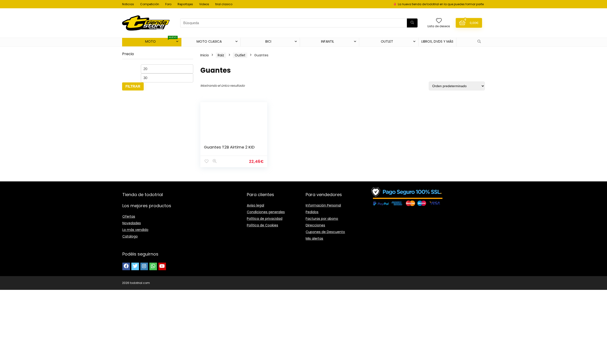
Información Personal (323, 205)
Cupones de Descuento (325, 231)
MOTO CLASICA (209, 41)
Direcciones (315, 225)
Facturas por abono (322, 218)
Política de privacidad (264, 218)
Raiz (221, 55)
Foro (168, 4)
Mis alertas (314, 238)
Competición (149, 4)
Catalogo (130, 236)
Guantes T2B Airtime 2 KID (229, 147)
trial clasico (223, 4)
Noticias (128, 4)
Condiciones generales (266, 212)
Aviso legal (255, 205)
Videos (204, 4)
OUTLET (387, 41)
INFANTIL (327, 41)
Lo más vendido (135, 229)
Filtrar (132, 86)
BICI (268, 41)
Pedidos (312, 212)
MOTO (161, 41)
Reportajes (185, 4)
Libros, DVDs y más (437, 41)
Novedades (131, 223)
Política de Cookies (262, 225)
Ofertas (128, 216)
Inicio (204, 55)
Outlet (240, 55)
